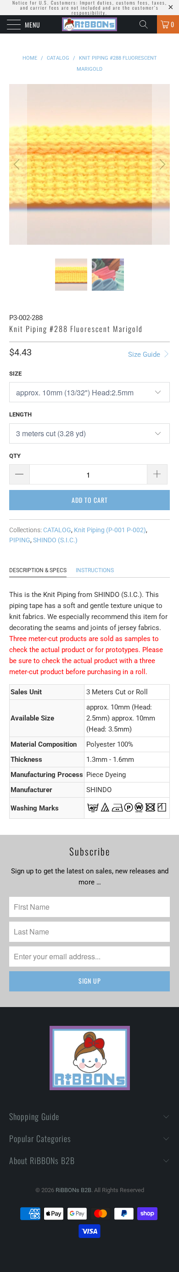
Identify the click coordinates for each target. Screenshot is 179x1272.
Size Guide (145, 354)
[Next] (161, 164)
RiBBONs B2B (73, 1190)
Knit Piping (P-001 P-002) (110, 530)
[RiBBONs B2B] (89, 24)
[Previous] (18, 164)
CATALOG (57, 530)
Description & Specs (38, 570)
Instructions (95, 570)
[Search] (147, 24)
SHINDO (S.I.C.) (55, 540)
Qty (15, 455)
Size (15, 373)
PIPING (19, 540)
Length (20, 414)
